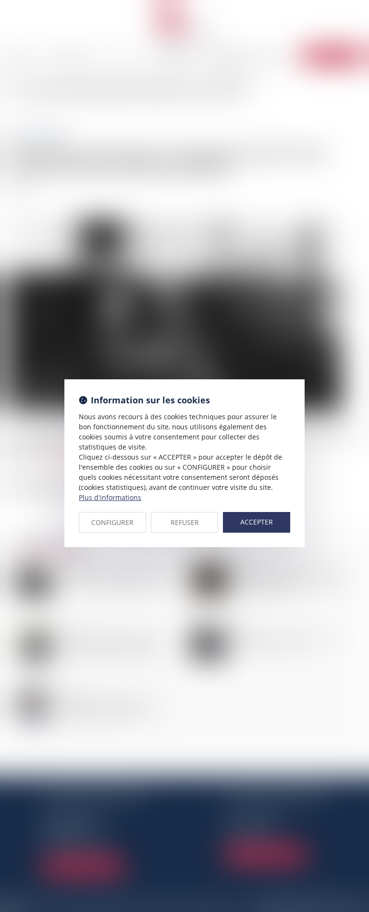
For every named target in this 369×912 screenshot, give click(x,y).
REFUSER (185, 522)
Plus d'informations (110, 497)
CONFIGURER (112, 522)
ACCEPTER (256, 521)
